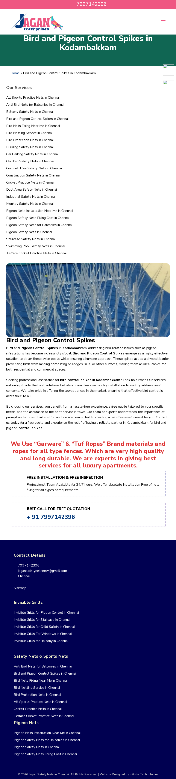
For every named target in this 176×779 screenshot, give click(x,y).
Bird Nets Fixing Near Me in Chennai (33, 126)
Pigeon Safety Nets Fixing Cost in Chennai (37, 217)
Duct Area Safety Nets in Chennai (31, 189)
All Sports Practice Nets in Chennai (32, 97)
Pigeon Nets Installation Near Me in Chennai (39, 210)
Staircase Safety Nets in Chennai (30, 239)
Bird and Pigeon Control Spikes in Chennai (37, 118)
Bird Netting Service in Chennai (29, 133)
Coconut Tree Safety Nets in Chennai (34, 168)
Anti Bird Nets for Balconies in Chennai (35, 104)
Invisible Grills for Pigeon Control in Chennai (46, 612)
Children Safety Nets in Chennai (30, 161)
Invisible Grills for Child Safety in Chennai (44, 626)
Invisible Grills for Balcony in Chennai (41, 641)
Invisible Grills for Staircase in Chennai (42, 619)
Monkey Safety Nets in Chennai (29, 203)
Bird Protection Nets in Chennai (29, 140)
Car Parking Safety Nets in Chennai (32, 154)
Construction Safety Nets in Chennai (33, 175)
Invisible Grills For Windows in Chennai (43, 633)
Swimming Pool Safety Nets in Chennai (35, 246)
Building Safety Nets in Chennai (29, 147)
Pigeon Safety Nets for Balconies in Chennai (39, 225)
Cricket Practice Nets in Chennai (30, 182)
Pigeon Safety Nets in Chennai (29, 232)
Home (15, 73)
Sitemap (20, 588)
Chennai (23, 576)
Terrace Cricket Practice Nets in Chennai (36, 253)
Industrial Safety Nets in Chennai (30, 196)
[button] (163, 22)
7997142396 (28, 565)
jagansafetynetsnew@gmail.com (42, 570)
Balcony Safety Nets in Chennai (29, 111)
